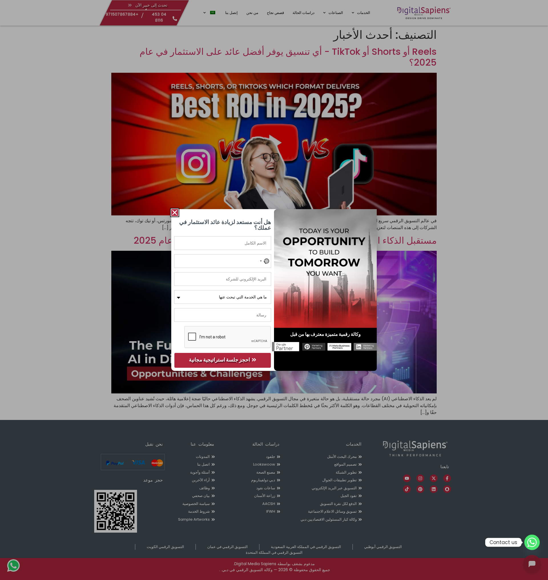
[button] (174, 212)
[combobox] (264, 261)
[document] (274, 290)
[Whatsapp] (532, 542)
